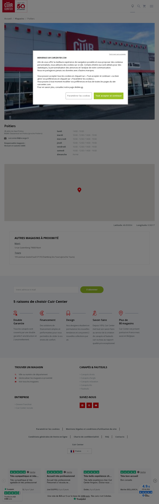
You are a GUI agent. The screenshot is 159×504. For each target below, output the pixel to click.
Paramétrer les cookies (78, 95)
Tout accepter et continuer (108, 95)
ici (82, 87)
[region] (80, 77)
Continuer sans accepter (117, 54)
